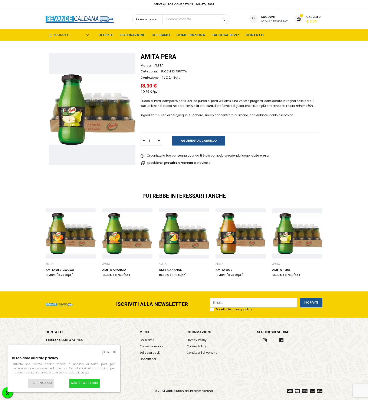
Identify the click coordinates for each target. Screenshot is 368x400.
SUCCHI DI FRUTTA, (174, 71)
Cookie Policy (196, 346)
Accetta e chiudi (84, 383)
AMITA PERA (281, 270)
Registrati (281, 21)
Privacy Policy (197, 340)
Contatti (255, 35)
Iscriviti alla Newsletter (152, 304)
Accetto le (233, 309)
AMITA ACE (224, 270)
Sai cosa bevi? (225, 35)
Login (265, 21)
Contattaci (147, 359)
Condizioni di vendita (202, 353)
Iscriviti (311, 302)
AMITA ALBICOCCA (60, 270)
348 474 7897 (73, 340)
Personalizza (41, 383)
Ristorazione (132, 35)
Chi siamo (160, 35)
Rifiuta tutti (109, 352)
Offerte (105, 35)
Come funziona (190, 35)
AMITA (158, 65)
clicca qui (82, 372)
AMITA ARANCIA (114, 270)
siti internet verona (199, 391)
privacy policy (242, 309)
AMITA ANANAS (170, 270)
